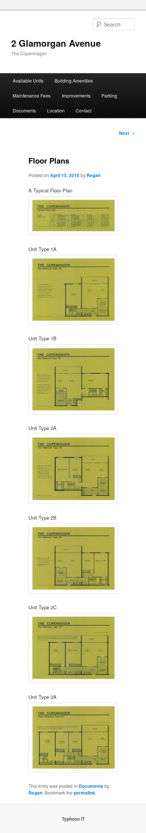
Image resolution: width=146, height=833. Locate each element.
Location (56, 110)
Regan (93, 175)
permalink (84, 792)
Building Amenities (74, 80)
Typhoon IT (73, 818)
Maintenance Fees (32, 95)
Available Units (28, 80)
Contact (83, 110)
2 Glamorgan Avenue (56, 43)
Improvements (76, 95)
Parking (109, 95)
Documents (24, 110)
